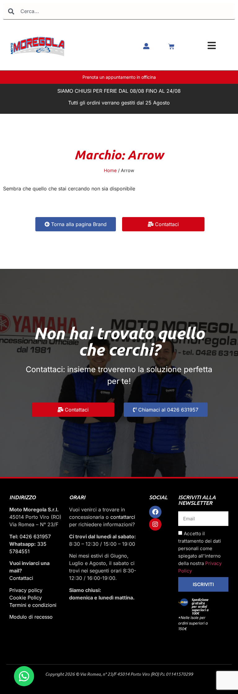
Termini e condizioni (32, 605)
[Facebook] (155, 512)
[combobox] (119, 11)
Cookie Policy (25, 597)
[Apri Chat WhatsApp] (24, 676)
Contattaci (21, 578)
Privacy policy (25, 590)
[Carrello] (171, 46)
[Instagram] (155, 524)
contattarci (122, 517)
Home (110, 170)
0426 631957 (35, 536)
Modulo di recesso (31, 617)
